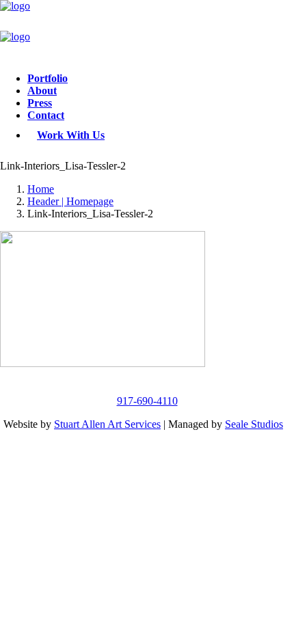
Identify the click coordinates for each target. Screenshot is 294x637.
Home (40, 189)
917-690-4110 (147, 401)
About (42, 90)
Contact (45, 115)
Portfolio (47, 78)
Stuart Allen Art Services (107, 424)
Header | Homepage (70, 201)
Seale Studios (254, 424)
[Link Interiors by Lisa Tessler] (147, 31)
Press (39, 103)
